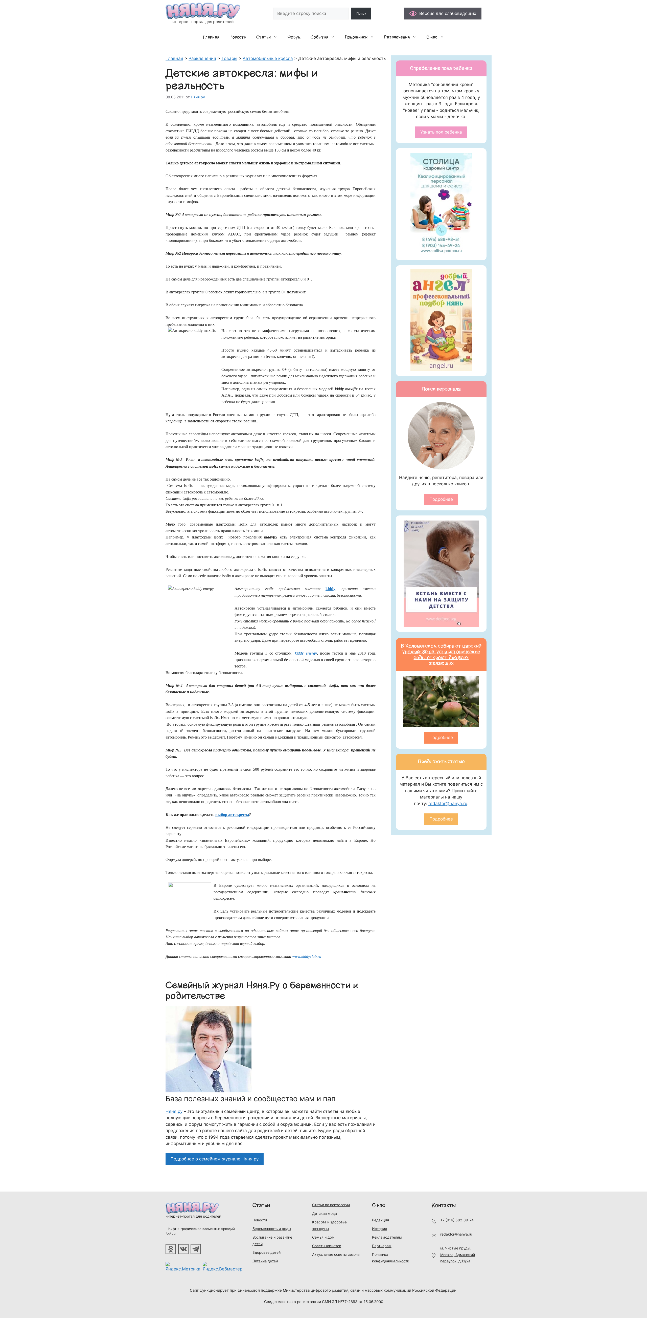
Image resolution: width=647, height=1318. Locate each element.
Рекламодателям (387, 1237)
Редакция (380, 1220)
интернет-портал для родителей (193, 1216)
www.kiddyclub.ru (306, 956)
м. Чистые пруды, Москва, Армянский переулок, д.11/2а (457, 1254)
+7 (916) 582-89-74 (457, 1220)
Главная (211, 37)
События (319, 37)
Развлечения (397, 37)
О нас (431, 37)
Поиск (361, 13)
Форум (294, 37)
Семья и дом (323, 1237)
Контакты (444, 1205)
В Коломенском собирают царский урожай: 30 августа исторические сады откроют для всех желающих (441, 654)
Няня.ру (174, 1111)
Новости (237, 37)
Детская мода (324, 1213)
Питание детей (265, 1261)
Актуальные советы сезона (336, 1254)
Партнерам (381, 1246)
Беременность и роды (271, 1228)
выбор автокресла (232, 814)
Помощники (356, 37)
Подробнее (441, 499)
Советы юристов (326, 1246)
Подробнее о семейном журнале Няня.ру (215, 1158)
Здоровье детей (266, 1252)
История (379, 1228)
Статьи (263, 37)
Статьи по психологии (331, 1205)
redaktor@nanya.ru (447, 803)
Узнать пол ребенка (441, 132)
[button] (276, 37)
